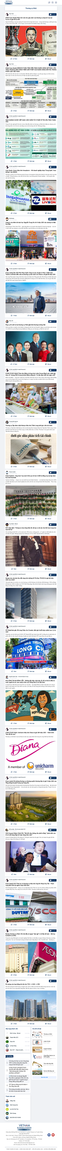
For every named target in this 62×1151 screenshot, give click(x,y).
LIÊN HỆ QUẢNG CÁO (37, 1149)
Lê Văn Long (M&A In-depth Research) (17, 116)
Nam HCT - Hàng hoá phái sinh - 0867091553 (21, 1050)
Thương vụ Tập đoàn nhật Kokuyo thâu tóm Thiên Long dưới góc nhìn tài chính (29, 425)
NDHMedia (11, 218)
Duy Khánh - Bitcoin (13, 523)
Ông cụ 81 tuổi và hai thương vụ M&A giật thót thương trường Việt (25, 325)
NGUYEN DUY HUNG (15, 1117)
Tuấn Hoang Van (14, 1105)
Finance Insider (12, 471)
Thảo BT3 (12, 1041)
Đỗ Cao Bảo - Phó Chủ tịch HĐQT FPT (17, 829)
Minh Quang (13, 1113)
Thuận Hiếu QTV (14, 1037)
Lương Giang (13, 1045)
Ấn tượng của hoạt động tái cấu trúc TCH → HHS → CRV (23, 984)
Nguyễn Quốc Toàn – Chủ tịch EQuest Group (18, 676)
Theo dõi (52, 14)
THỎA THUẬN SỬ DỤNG (12, 1149)
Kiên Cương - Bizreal (15, 1033)
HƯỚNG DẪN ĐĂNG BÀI (50, 1149)
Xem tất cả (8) (44, 1077)
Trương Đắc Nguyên (13, 421)
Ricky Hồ (11, 320)
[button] (48, 58)
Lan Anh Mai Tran (14, 1109)
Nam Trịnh (11, 13)
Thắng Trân (12, 1100)
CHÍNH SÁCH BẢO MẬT (25, 1149)
